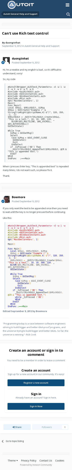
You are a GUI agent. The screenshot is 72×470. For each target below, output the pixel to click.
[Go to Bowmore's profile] (6, 199)
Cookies (59, 460)
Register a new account (36, 382)
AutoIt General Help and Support (42, 45)
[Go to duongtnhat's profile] (6, 60)
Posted (25, 62)
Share (18, 427)
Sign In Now (36, 406)
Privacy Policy (28, 460)
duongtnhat (12, 42)
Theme (12, 460)
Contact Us (45, 460)
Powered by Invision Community (36, 464)
